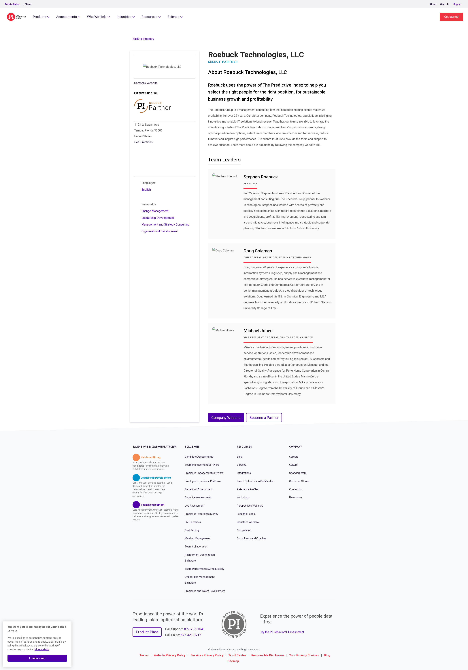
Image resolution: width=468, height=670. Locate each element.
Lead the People (246, 513)
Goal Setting (192, 530)
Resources (149, 17)
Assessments (66, 17)
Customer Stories (299, 481)
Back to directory (143, 39)
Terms (144, 655)
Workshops (243, 497)
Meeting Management (198, 538)
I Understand (37, 658)
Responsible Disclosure (267, 655)
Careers (293, 456)
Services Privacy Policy (206, 655)
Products (39, 17)
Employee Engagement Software (204, 473)
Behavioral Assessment (198, 489)
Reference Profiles (247, 489)
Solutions (192, 446)
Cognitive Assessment (198, 497)
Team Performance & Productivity (204, 568)
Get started (451, 16)
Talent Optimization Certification (255, 481)
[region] (37, 644)
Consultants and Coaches (251, 538)
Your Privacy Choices (304, 655)
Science (173, 17)
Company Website (146, 83)
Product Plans (147, 632)
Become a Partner (264, 417)
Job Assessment (194, 505)
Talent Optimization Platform (154, 446)
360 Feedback (193, 522)
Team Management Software (202, 464)
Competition (244, 530)
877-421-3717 (191, 635)
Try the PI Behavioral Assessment (282, 632)
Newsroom (295, 497)
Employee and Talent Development (205, 590)
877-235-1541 (194, 629)
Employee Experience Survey (201, 513)
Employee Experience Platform (203, 481)
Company (295, 446)
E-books (241, 464)
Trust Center (237, 655)
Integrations (244, 473)
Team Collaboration (196, 546)
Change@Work (297, 473)
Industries (124, 17)
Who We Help (97, 17)
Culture (293, 464)
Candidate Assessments (199, 456)
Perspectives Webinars (250, 505)
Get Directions (143, 142)
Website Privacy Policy (169, 655)
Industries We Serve (248, 522)
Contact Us (295, 489)
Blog (239, 456)
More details (42, 649)
